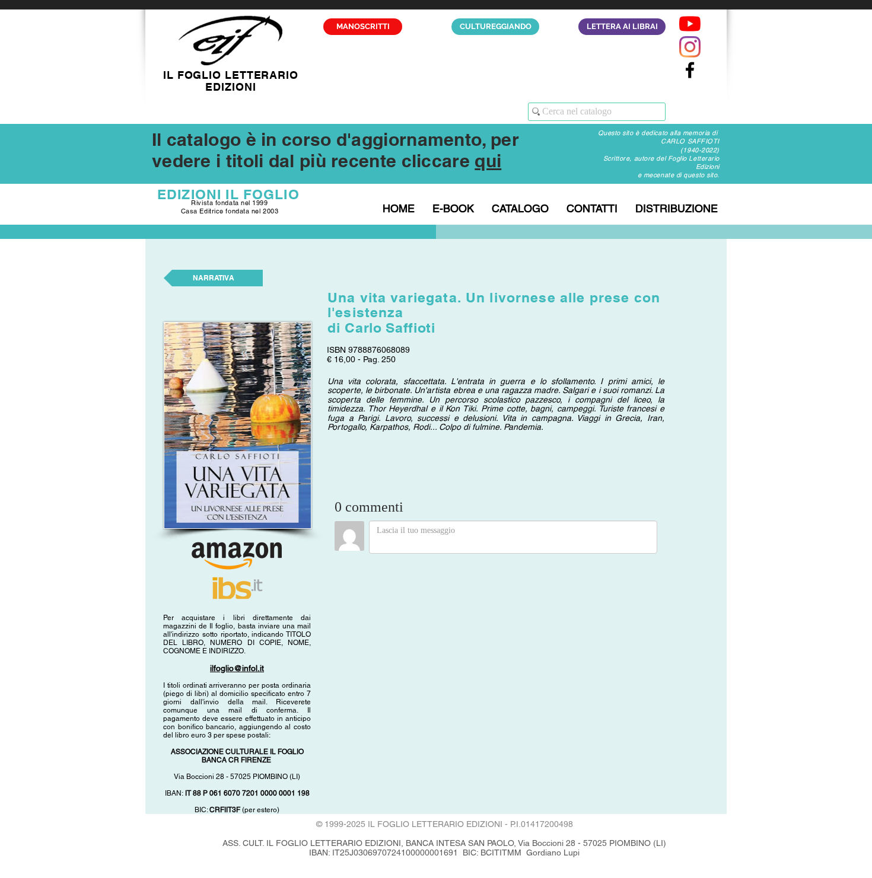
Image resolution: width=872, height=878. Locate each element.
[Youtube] (690, 23)
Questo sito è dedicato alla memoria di (659, 133)
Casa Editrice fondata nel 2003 (230, 211)
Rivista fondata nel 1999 (229, 203)
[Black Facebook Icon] (690, 70)
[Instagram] (690, 47)
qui (488, 160)
